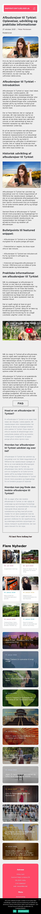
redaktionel (7, 33)
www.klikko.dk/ (22, 886)
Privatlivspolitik (23, 911)
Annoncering (20, 897)
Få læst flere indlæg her (20, 536)
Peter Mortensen (24, 29)
